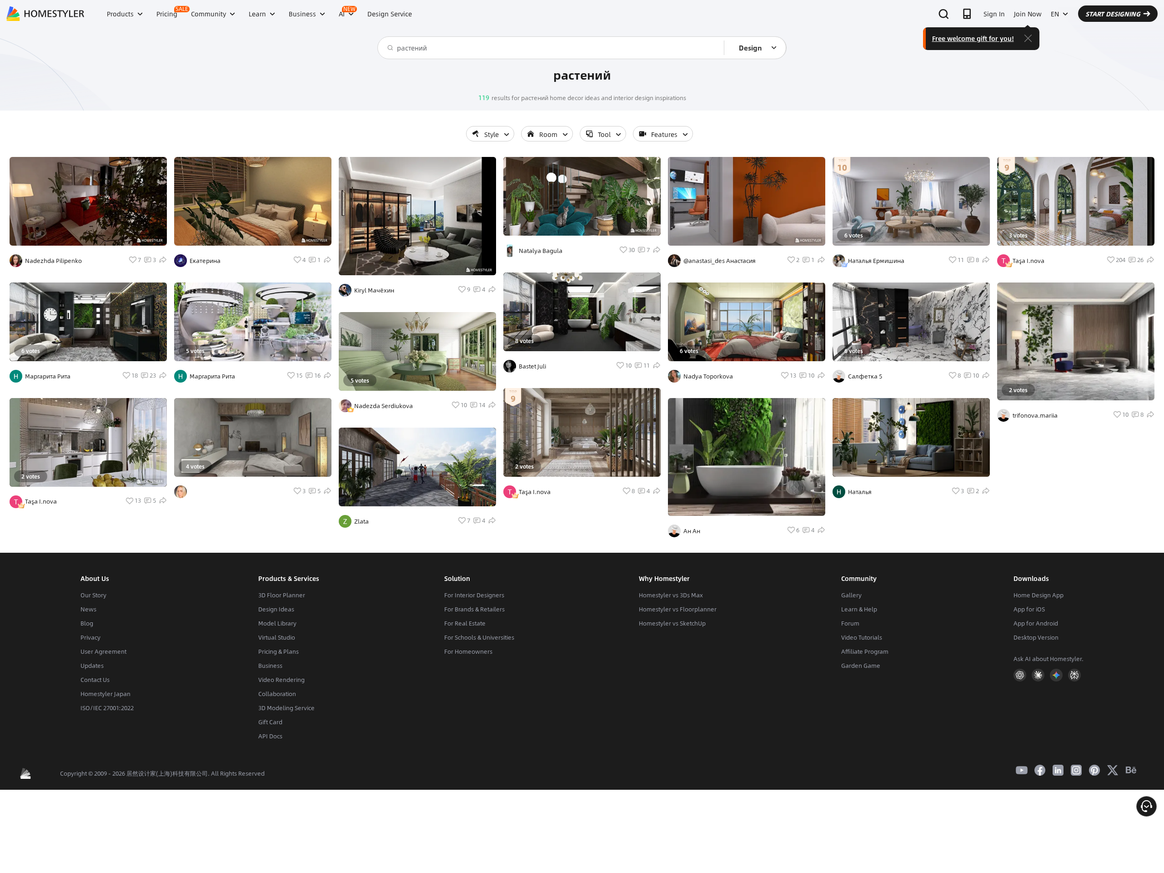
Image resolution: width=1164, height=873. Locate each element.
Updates (92, 665)
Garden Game (860, 665)
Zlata (361, 521)
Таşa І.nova (41, 501)
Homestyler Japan (105, 693)
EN (1055, 14)
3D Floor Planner (281, 595)
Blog (86, 623)
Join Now (1028, 14)
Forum (850, 623)
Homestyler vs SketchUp (672, 623)
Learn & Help (859, 609)
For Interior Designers (474, 595)
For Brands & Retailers (474, 609)
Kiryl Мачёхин (374, 290)
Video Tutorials (861, 637)
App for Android (1035, 623)
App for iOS (1029, 609)
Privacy (90, 637)
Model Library (277, 623)
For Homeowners (468, 651)
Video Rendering (281, 679)
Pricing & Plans (278, 651)
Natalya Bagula (540, 250)
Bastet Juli (532, 366)
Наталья (860, 491)
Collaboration (277, 693)
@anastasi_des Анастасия (719, 260)
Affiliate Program (864, 651)
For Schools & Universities (479, 637)
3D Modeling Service (286, 707)
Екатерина (205, 260)
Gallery (851, 595)
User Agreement (103, 651)
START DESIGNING (1112, 14)
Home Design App (1038, 595)
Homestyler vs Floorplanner (678, 609)
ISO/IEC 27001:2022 (107, 707)
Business (270, 665)
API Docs (270, 736)
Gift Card (270, 722)
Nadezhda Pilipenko (53, 260)
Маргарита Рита (47, 376)
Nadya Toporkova (708, 376)
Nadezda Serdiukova (383, 405)
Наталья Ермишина (876, 260)
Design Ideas (276, 609)
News (88, 609)
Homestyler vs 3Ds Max (671, 595)
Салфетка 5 (865, 376)
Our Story (93, 595)
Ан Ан (691, 530)
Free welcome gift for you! (973, 38)
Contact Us (95, 679)
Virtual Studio (276, 637)
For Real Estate (465, 623)
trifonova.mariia (1035, 415)
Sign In (994, 14)
